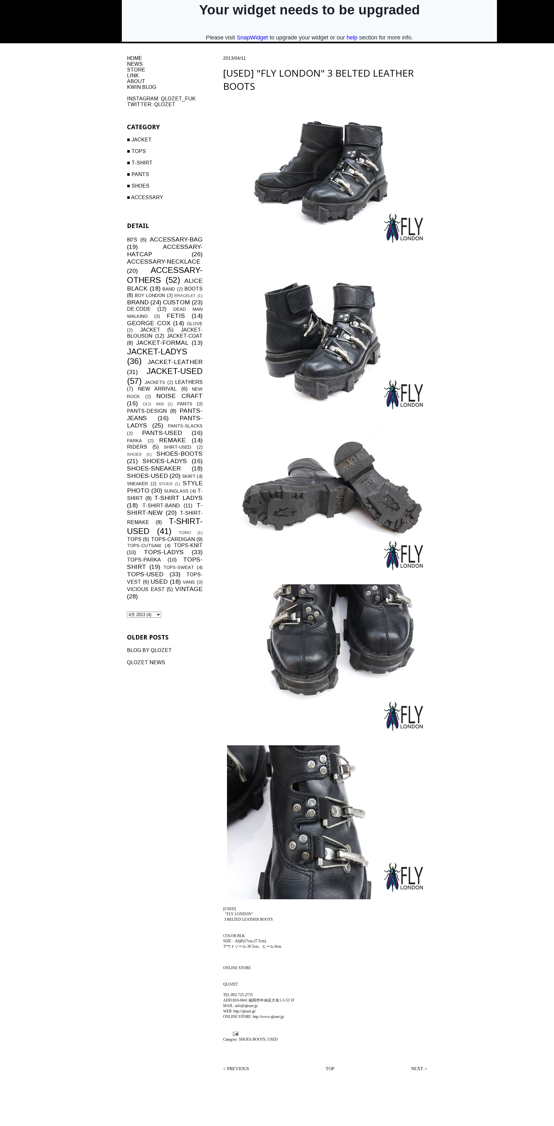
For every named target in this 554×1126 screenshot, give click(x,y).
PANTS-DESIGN (147, 411)
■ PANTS (138, 174)
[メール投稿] (235, 1033)
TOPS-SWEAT (178, 567)
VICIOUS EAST (146, 589)
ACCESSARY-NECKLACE (163, 261)
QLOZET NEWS (146, 662)
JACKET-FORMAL (162, 342)
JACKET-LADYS (157, 351)
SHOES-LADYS (165, 461)
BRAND (138, 302)
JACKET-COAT (185, 336)
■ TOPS (136, 151)
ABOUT (136, 81)
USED (272, 1039)
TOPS (134, 539)
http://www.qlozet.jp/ (268, 1016)
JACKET (150, 330)
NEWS (135, 64)
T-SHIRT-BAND (161, 505)
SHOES (134, 454)
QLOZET (164, 104)
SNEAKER (137, 483)
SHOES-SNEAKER (154, 468)
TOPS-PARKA (144, 560)
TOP (330, 1068)
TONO (185, 532)
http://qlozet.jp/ (244, 1011)
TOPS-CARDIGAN (173, 539)
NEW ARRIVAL (157, 389)
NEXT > (419, 1068)
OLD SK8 (153, 404)
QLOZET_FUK (178, 98)
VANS (189, 582)
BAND (169, 289)
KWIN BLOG (141, 87)
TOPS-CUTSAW (144, 545)
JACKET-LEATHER (175, 362)
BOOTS (193, 289)
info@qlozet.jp (246, 1005)
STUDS (166, 483)
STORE (136, 69)
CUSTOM (176, 302)
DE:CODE (139, 309)
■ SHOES (138, 186)
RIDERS (137, 447)
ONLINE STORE (237, 968)
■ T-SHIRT (140, 162)
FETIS (176, 315)
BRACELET (185, 295)
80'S (132, 239)
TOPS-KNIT (188, 545)
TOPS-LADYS (164, 552)
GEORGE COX (149, 323)
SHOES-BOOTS (252, 1039)
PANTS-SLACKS (185, 425)
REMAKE (172, 440)
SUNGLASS (176, 491)
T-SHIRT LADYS (178, 498)
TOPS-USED (145, 574)
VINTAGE (189, 589)
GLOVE (195, 323)
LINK (133, 75)
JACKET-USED (175, 371)
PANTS (184, 403)
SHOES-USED (147, 475)
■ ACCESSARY (145, 197)
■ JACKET (139, 139)
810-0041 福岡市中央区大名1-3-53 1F (264, 1000)
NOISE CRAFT (179, 396)
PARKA (134, 440)
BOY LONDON (150, 295)
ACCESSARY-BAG (176, 239)
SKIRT (189, 476)
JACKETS (155, 382)
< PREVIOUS (236, 1068)
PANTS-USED (162, 432)
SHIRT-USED (177, 447)
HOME (134, 58)
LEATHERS (189, 382)
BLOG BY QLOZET (149, 650)
